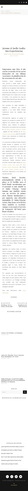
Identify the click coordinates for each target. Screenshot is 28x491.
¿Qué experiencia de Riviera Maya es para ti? (12, 446)
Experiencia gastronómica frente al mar (11, 460)
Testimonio (14, 297)
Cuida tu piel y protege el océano (9, 464)
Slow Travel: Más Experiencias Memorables (12, 457)
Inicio (2, 11)
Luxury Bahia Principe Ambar (14, 169)
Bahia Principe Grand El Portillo (16, 129)
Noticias (8, 11)
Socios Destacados (18, 54)
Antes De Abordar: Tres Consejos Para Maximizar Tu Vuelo (12, 355)
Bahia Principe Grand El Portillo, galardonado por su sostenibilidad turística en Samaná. (13, 380)
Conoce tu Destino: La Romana (11, 333)
